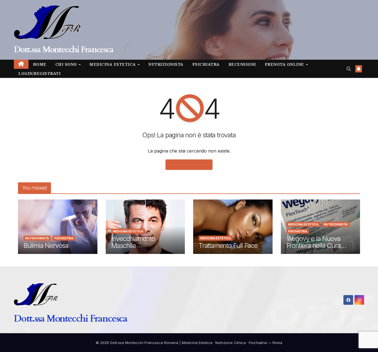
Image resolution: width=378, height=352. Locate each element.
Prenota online (285, 64)
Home (39, 64)
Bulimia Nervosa (46, 245)
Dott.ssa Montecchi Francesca (63, 49)
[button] (348, 69)
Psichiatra (206, 64)
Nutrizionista (165, 64)
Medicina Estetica (113, 64)
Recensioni (242, 64)
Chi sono (66, 64)
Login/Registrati (39, 73)
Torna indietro (189, 164)
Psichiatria (63, 238)
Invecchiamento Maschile (133, 242)
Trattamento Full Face (228, 245)
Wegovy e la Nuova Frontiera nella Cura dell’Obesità (313, 245)
